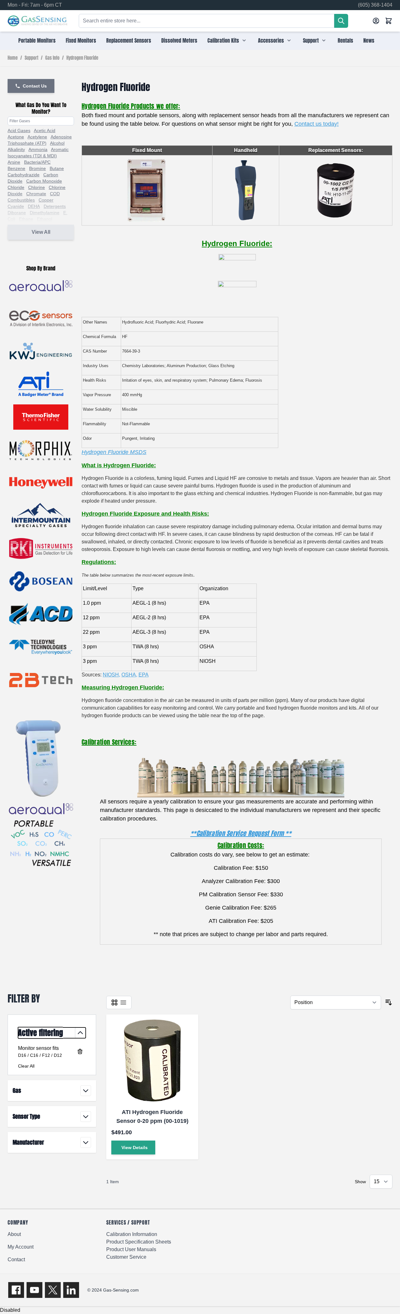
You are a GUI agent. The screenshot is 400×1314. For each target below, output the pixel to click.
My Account (21, 1247)
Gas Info (52, 58)
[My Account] (376, 21)
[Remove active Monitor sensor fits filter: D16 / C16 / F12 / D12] (80, 1051)
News (368, 40)
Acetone (16, 136)
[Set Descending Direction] (388, 1002)
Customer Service (126, 1257)
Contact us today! (316, 124)
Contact (16, 1259)
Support (311, 40)
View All (41, 232)
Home (13, 58)
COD (55, 193)
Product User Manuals (131, 1249)
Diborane (17, 212)
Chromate (36, 193)
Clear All (26, 1066)
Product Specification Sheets (138, 1241)
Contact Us (35, 85)
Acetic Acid (44, 130)
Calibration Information (131, 1234)
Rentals (345, 40)
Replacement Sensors (128, 40)
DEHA (34, 206)
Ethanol (44, 218)
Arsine (14, 162)
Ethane (26, 218)
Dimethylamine (44, 212)
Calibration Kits (223, 40)
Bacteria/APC (37, 162)
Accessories (271, 40)
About (14, 1234)
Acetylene (37, 136)
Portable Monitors (37, 40)
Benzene (16, 168)
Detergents (55, 206)
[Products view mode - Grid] (114, 1002)
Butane (57, 168)
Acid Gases (19, 130)
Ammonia (37, 149)
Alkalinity (16, 149)
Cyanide (16, 206)
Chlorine (36, 187)
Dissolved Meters (179, 40)
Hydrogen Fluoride (82, 58)
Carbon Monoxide (44, 181)
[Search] (341, 21)
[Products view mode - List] (123, 1002)
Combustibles (21, 200)
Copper (46, 200)
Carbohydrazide (24, 174)
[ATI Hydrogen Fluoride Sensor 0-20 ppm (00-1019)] (152, 1060)
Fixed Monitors (81, 40)
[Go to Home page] (37, 21)
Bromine (37, 168)
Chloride (16, 187)
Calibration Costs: (241, 845)
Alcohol (57, 143)
